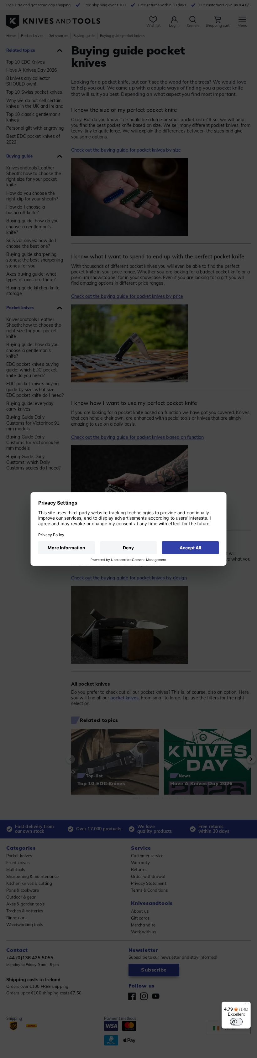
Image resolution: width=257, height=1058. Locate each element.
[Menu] (247, 1005)
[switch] (236, 1021)
